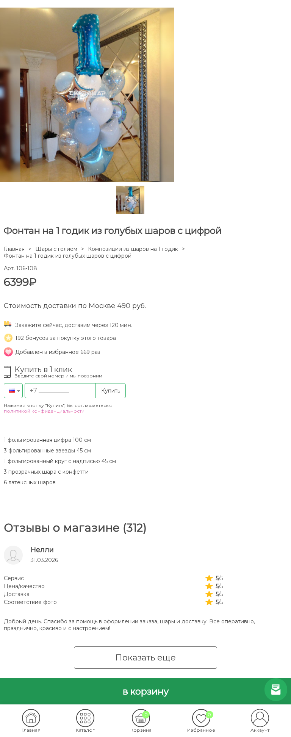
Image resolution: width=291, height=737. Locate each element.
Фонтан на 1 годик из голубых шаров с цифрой (67, 255)
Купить (110, 390)
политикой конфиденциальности (44, 411)
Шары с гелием (56, 249)
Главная (14, 249)
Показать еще (145, 658)
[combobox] (13, 390)
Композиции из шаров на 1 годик (133, 249)
